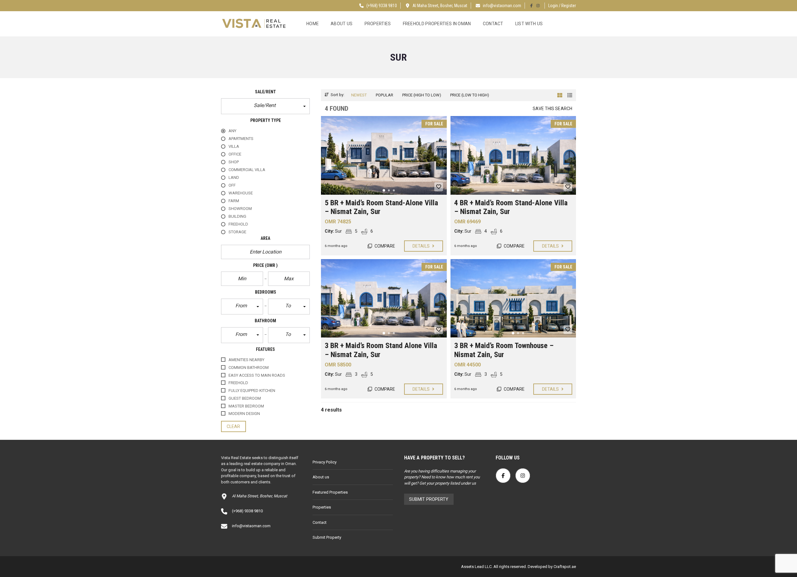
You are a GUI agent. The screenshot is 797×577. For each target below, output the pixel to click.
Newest (359, 95)
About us (341, 23)
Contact (493, 23)
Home (312, 23)
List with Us (529, 23)
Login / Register (562, 5)
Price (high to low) (421, 95)
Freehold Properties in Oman (437, 23)
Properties (378, 23)
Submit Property (327, 537)
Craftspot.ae (564, 566)
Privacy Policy (325, 462)
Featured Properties (330, 492)
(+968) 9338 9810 (381, 5)
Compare (384, 246)
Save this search (552, 108)
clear (233, 426)
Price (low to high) (469, 95)
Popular (384, 95)
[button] (265, 106)
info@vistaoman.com (502, 5)
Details (422, 246)
